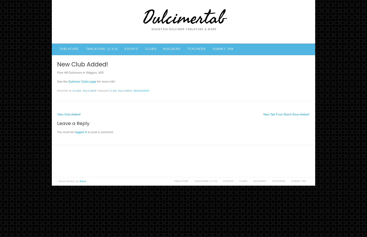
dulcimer (125, 91)
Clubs (76, 91)
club (112, 91)
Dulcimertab (184, 18)
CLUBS (151, 48)
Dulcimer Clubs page (82, 81)
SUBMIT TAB (223, 48)
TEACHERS (196, 48)
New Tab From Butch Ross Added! (286, 114)
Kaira (83, 181)
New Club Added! (69, 114)
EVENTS (131, 48)
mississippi (141, 91)
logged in (81, 132)
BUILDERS (172, 48)
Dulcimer (90, 91)
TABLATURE (69, 48)
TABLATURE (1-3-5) (102, 48)
